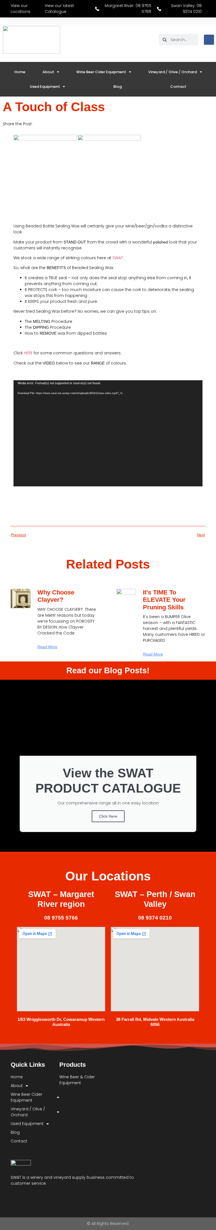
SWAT (117, 258)
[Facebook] (209, 40)
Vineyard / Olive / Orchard (172, 72)
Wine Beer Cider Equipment (101, 72)
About (48, 72)
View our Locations (20, 8)
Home (19, 72)
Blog (117, 86)
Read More (47, 647)
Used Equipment (45, 86)
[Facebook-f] (13, 1197)
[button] (42, 123)
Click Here (108, 816)
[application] (108, 433)
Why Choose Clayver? (55, 596)
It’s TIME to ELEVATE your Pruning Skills (164, 600)
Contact (178, 86)
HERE (28, 353)
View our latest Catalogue (59, 8)
